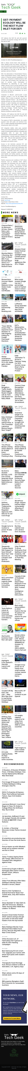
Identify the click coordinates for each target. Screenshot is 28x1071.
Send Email (7, 200)
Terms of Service (14, 1054)
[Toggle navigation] (3, 11)
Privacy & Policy (14, 1055)
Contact (14, 1052)
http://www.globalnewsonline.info (14, 203)
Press (14, 1049)
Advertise (14, 1050)
